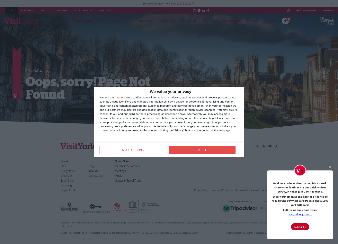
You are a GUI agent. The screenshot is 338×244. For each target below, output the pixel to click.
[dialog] (169, 122)
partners (120, 97)
